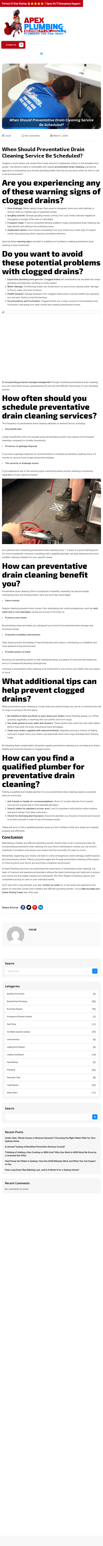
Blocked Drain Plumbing (51, 1001)
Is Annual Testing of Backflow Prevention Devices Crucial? (35, 1146)
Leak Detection (51, 1039)
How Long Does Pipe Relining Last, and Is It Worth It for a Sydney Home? (42, 1169)
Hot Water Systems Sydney (51, 1032)
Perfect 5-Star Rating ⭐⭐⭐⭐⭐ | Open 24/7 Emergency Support (41, 3)
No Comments (32, 136)
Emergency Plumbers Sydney (51, 1016)
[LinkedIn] (40, 907)
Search (9, 1108)
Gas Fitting (51, 1024)
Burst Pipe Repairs (51, 1009)
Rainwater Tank (51, 1077)
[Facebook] (23, 907)
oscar (8, 135)
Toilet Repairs (51, 1085)
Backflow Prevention (51, 993)
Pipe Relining (51, 1062)
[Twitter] (28, 907)
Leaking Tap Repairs (51, 1054)
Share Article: (10, 907)
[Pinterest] (34, 907)
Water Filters (51, 1092)
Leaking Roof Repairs (51, 1047)
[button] (41, 53)
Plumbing (51, 1070)
